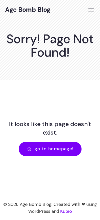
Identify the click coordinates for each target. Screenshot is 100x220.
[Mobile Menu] (91, 10)
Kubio (66, 211)
